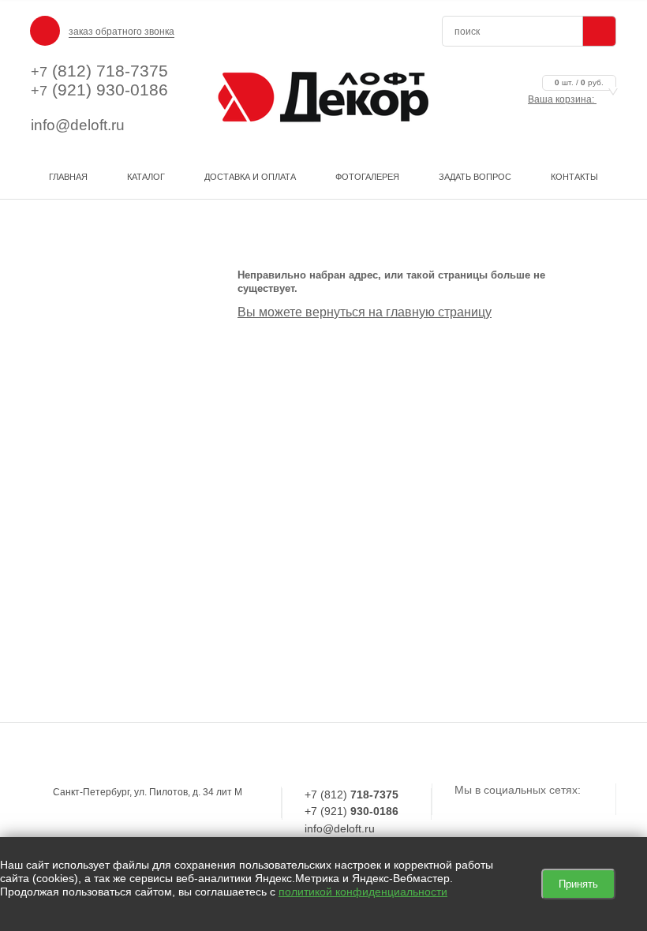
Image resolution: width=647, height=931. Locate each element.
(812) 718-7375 (99, 71)
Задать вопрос (475, 176)
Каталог (146, 176)
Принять (578, 884)
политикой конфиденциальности (363, 891)
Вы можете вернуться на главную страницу (364, 312)
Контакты (574, 176)
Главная (68, 176)
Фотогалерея (367, 176)
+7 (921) (351, 811)
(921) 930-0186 (99, 89)
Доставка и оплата (250, 176)
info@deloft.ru (78, 125)
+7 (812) (351, 794)
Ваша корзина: (566, 99)
